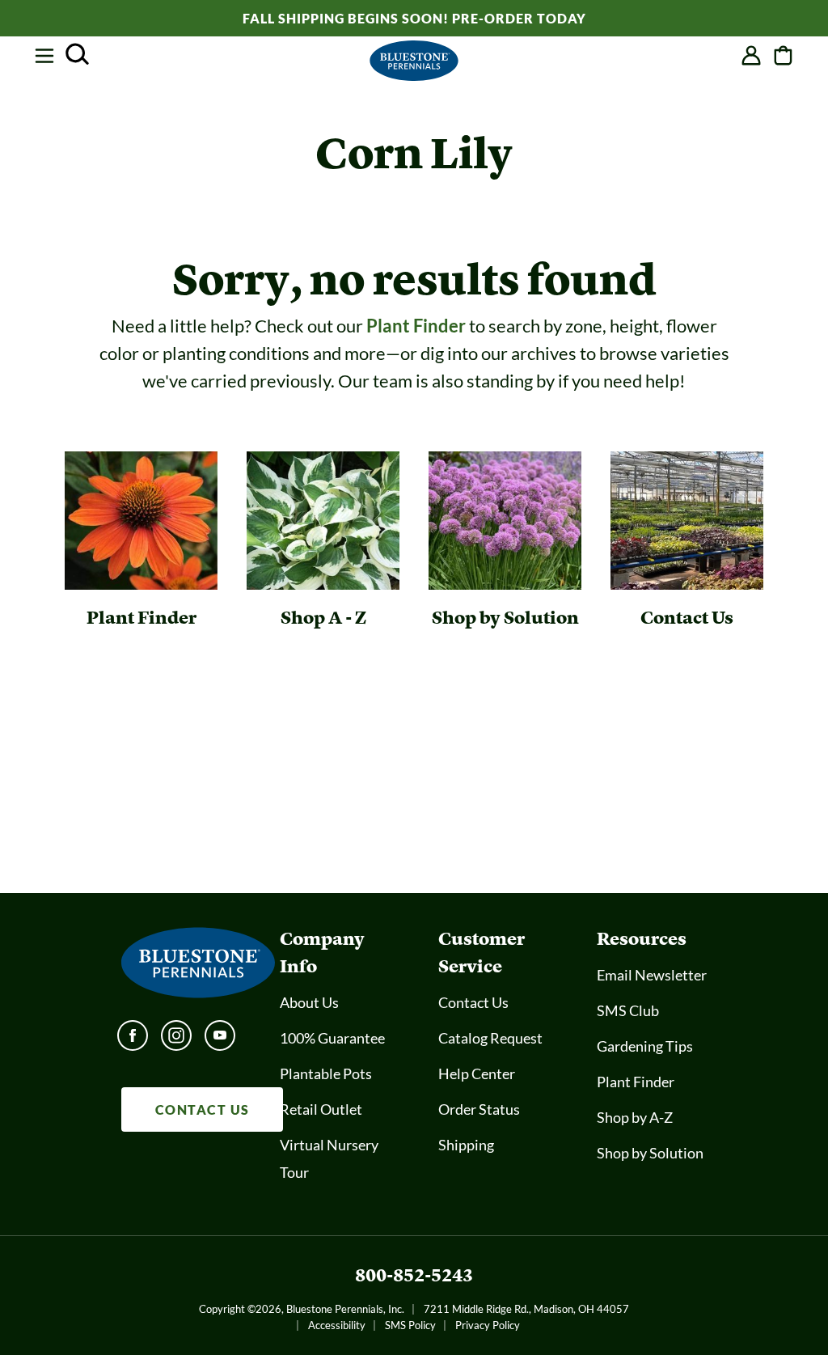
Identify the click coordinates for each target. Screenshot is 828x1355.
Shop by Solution (650, 1153)
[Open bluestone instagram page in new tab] (176, 1040)
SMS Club (628, 1010)
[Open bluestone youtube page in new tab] (220, 1040)
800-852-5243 (414, 1275)
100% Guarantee (332, 1038)
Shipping (466, 1145)
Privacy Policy (487, 1325)
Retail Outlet (321, 1109)
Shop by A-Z (635, 1117)
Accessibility (336, 1325)
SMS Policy (410, 1325)
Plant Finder (416, 326)
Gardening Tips (645, 1046)
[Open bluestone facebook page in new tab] (132, 1040)
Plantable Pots (326, 1073)
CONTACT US (202, 1109)
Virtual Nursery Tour (329, 1158)
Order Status (479, 1109)
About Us (309, 1002)
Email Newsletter (652, 975)
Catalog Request (490, 1038)
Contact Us (473, 1002)
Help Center (476, 1073)
